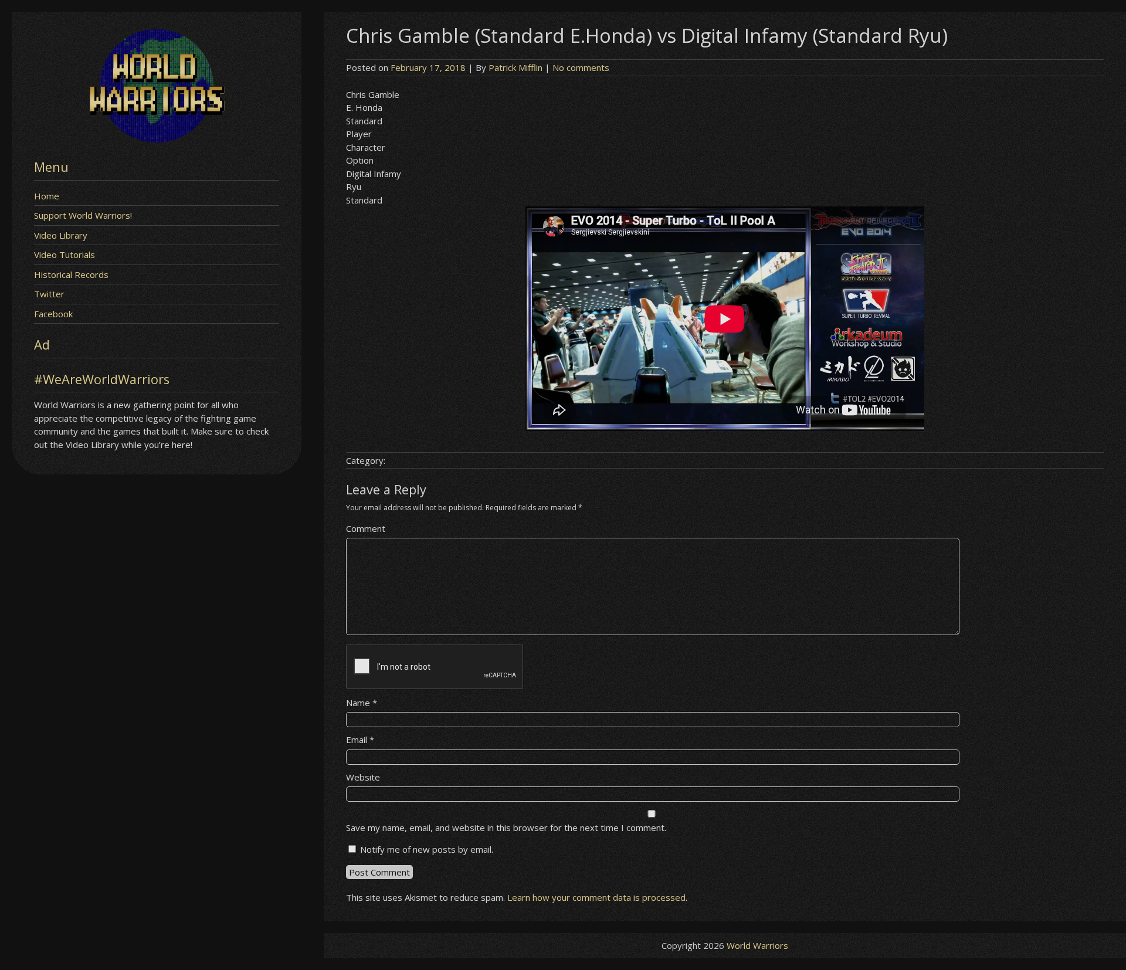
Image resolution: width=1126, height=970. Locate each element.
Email (360, 739)
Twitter (49, 294)
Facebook (53, 314)
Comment (365, 528)
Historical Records (71, 274)
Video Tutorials (64, 254)
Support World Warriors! (83, 215)
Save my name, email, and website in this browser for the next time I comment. (506, 827)
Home (46, 196)
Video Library (60, 235)
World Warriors (757, 945)
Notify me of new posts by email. (426, 849)
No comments (580, 67)
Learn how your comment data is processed (596, 897)
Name (361, 702)
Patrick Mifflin (515, 67)
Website (363, 777)
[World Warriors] (156, 139)
